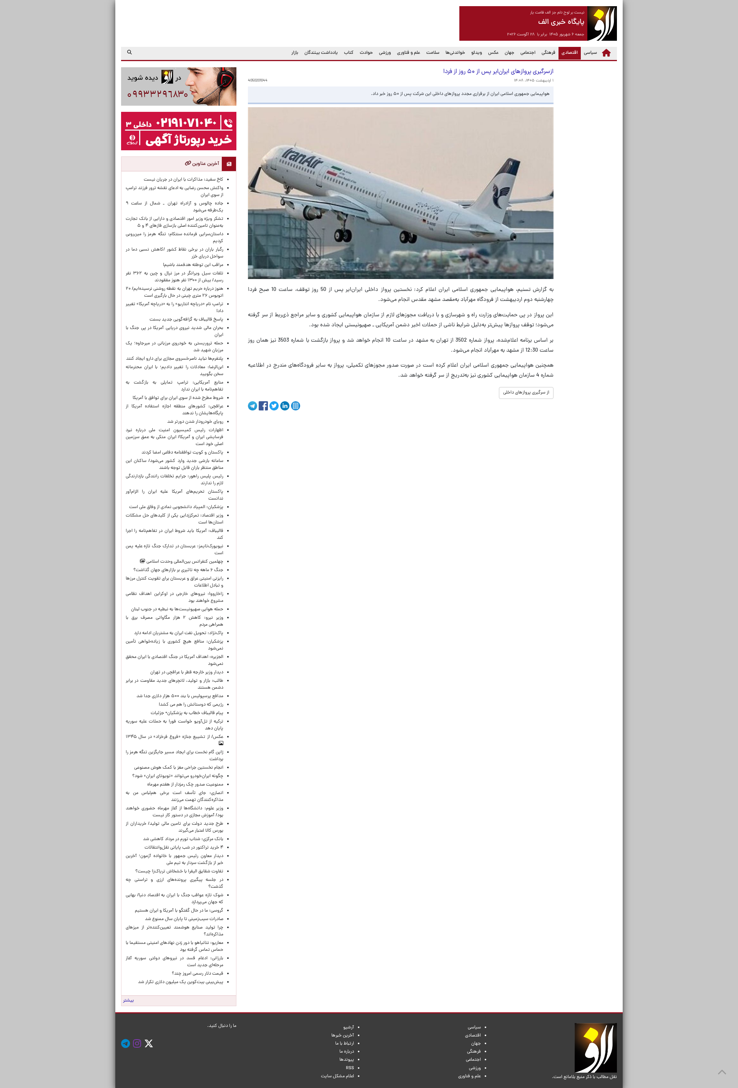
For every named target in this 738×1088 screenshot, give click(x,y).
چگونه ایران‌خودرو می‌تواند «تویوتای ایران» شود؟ (177, 776)
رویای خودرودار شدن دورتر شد (194, 422)
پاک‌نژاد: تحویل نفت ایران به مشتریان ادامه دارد (178, 633)
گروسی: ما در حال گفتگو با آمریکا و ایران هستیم (179, 910)
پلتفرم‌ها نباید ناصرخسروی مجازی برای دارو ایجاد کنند (174, 358)
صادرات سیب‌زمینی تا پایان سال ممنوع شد (184, 919)
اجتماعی (527, 53)
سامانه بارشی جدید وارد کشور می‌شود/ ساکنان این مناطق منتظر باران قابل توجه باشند (174, 465)
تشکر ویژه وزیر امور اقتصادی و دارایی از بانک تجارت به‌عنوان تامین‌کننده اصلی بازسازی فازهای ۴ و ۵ (174, 222)
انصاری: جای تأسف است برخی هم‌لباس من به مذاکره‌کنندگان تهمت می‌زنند (174, 797)
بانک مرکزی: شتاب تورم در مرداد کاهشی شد (182, 839)
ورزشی (385, 53)
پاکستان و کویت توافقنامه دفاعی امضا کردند (181, 452)
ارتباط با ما (344, 1043)
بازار (294, 53)
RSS (350, 1068)
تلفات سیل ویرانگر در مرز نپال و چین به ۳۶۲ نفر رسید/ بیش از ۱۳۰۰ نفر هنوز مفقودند (174, 277)
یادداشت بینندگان (321, 53)
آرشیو (348, 1027)
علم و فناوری (408, 53)
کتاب (349, 53)
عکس (493, 53)
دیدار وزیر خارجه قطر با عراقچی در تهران (186, 672)
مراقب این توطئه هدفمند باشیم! (193, 265)
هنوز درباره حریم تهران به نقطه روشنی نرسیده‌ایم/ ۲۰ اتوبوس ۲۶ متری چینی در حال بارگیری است (174, 292)
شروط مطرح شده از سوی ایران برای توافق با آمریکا (178, 398)
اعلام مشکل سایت (337, 1076)
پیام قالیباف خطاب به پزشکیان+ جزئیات (185, 713)
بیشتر (128, 1000)
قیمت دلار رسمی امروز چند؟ (196, 973)
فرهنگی (548, 53)
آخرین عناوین (205, 164)
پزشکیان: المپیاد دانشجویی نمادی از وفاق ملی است (175, 507)
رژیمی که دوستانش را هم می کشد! (191, 704)
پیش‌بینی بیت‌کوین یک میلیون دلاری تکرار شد (180, 982)
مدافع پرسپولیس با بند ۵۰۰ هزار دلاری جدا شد (179, 696)
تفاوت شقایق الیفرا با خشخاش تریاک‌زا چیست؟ (179, 871)
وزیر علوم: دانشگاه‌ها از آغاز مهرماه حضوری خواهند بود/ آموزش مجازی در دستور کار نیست (174, 812)
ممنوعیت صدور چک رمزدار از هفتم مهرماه (184, 784)
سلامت (432, 53)
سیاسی (590, 53)
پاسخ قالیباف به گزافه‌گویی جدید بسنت (186, 319)
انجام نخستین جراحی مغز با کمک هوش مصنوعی (178, 767)
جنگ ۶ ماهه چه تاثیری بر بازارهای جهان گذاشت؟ (178, 570)
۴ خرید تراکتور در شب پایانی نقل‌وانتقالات (184, 847)
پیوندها (346, 1059)
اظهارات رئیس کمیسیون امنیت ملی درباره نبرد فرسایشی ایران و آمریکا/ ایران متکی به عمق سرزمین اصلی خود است (174, 437)
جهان (509, 53)
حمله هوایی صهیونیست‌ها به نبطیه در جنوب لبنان (177, 609)
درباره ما (346, 1051)
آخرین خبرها (342, 1035)
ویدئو (476, 53)
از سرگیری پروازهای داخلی (526, 392)
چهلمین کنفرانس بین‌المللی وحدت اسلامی (184, 561)
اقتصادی (568, 52)
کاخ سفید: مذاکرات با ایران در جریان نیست (183, 179)
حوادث (366, 53)
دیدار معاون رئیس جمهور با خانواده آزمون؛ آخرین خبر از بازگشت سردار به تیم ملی (174, 860)
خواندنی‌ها (455, 53)
